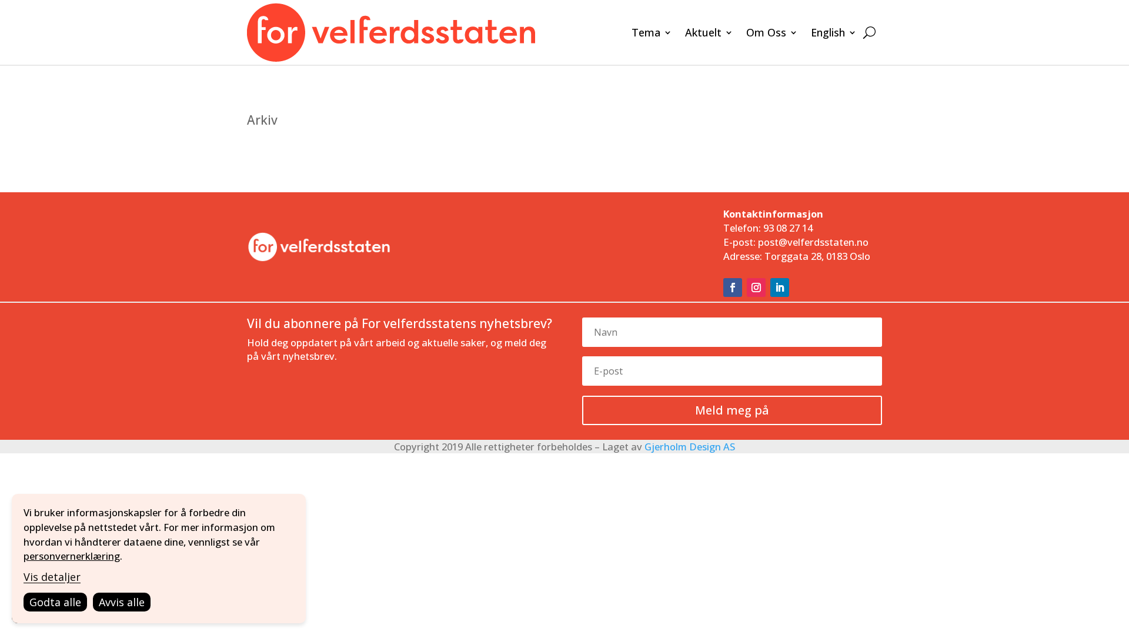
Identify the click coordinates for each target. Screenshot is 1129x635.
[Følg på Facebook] (732, 287)
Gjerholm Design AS (689, 446)
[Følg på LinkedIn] (779, 287)
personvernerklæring (72, 556)
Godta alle (55, 602)
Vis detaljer (52, 577)
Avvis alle (122, 602)
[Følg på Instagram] (756, 287)
